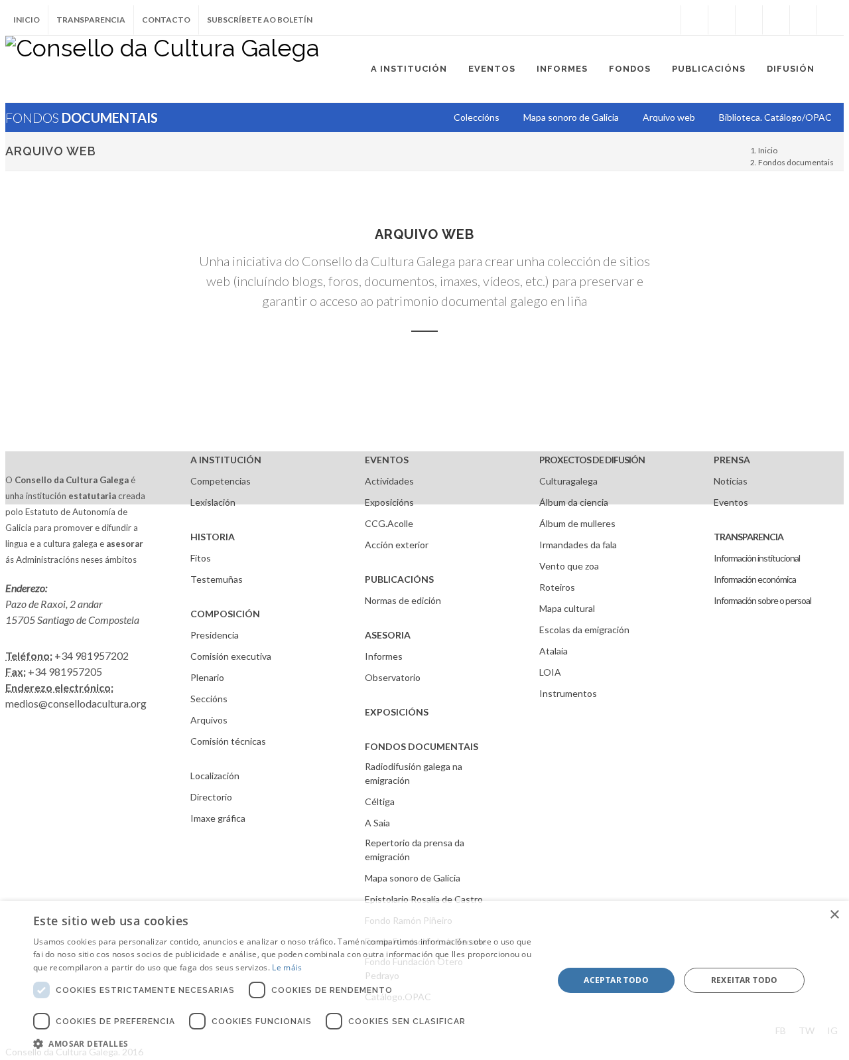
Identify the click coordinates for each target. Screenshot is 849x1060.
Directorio (211, 796)
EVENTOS (387, 459)
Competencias (220, 481)
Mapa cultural (567, 608)
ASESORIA (388, 635)
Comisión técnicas (228, 741)
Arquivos (209, 719)
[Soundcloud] (749, 20)
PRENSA (732, 459)
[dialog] (424, 980)
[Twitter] (721, 20)
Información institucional (757, 558)
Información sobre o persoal (762, 600)
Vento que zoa (569, 565)
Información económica (755, 579)
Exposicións (389, 502)
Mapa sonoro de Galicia (412, 877)
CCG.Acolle (389, 523)
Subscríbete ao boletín (259, 20)
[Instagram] (667, 20)
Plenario (207, 677)
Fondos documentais (796, 162)
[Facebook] (694, 20)
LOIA (550, 672)
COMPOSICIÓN (225, 613)
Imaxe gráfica (217, 818)
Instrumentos (568, 693)
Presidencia (214, 635)
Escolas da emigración (584, 629)
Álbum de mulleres (577, 523)
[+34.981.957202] (803, 20)
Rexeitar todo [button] (744, 980)
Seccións (209, 698)
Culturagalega (568, 481)
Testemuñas (216, 579)
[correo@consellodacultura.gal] (830, 20)
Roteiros (557, 587)
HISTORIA (212, 536)
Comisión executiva (230, 656)
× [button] (834, 915)
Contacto (166, 20)
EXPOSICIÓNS (396, 712)
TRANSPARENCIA (748, 536)
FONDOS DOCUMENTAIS (421, 746)
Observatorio (393, 677)
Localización (214, 775)
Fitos (200, 558)
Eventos (731, 502)
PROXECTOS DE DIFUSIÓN (592, 459)
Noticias (731, 481)
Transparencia (90, 20)
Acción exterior (396, 544)
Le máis (287, 967)
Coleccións (476, 117)
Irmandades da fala (578, 544)
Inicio (26, 20)
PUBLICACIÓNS (399, 579)
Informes (384, 656)
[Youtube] (776, 20)
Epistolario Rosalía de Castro (424, 899)
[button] (285, 1043)
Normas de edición (403, 600)
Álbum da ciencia (573, 502)
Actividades (389, 481)
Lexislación (212, 502)
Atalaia (553, 650)
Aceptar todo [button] (616, 980)
